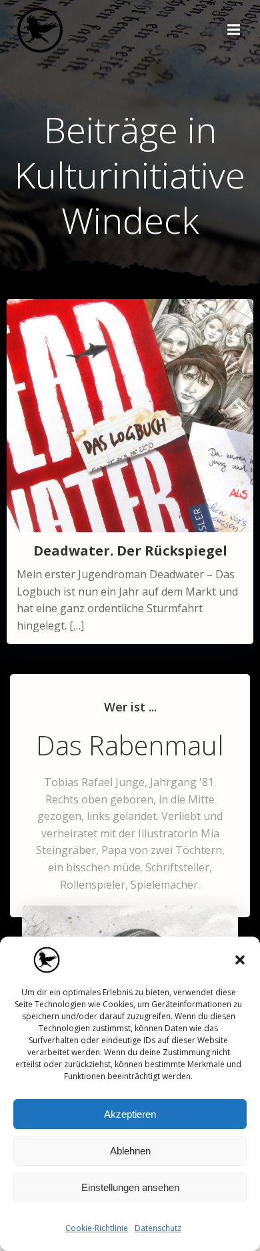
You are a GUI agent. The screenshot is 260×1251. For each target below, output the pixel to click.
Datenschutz (158, 1228)
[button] (240, 960)
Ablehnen (130, 1150)
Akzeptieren (130, 1114)
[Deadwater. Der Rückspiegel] (130, 414)
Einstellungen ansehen (130, 1187)
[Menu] (232, 30)
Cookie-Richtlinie (96, 1228)
